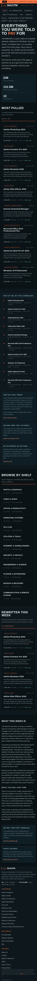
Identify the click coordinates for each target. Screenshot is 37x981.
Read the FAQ (7, 461)
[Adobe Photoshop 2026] (18, 133)
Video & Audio (6, 896)
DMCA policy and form (10, 859)
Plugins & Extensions (8, 920)
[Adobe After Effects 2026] (18, 193)
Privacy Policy (6, 968)
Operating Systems (8, 902)
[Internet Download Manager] (18, 213)
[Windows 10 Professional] (18, 274)
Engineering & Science (9, 917)
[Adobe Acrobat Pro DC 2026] (18, 254)
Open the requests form (11, 438)
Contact (29, 14)
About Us (4, 952)
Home (5, 10)
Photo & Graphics (7, 892)
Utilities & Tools (7, 908)
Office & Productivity (8, 899)
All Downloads (16, 10)
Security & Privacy (7, 914)
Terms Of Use (6, 965)
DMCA (4, 961)
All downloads (8, 626)
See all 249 (6, 118)
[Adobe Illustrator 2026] (18, 173)
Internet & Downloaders (9, 911)
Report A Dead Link (8, 958)
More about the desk (10, 418)
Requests (29, 10)
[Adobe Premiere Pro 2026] (18, 153)
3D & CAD (5, 905)
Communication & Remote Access (13, 927)
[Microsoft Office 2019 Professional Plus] (18, 233)
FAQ (21, 14)
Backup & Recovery (8, 923)
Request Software (7, 938)
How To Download (10, 14)
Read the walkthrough (10, 841)
